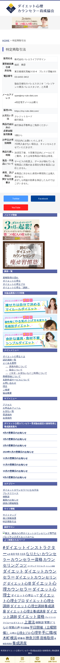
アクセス (7, 404)
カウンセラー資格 (27, 559)
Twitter (16, 198)
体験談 (6, 496)
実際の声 (14, 627)
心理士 (13, 633)
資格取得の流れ (10, 277)
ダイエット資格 (31, 616)
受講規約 (7, 414)
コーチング (31, 566)
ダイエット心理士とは (14, 356)
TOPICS (37, 659)
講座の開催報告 (10, 503)
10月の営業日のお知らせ (15, 471)
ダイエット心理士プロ (14, 284)
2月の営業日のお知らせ (14, 445)
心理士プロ (24, 632)
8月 (13, 554)
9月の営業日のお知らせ (14, 477)
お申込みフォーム (12, 408)
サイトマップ (9, 514)
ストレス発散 (50, 566)
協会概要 (7, 393)
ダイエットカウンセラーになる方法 (21, 490)
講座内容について (18, 366)
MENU (22, 659)
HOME (7, 659)
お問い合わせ (9, 383)
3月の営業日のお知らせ (14, 439)
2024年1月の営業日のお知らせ (18, 451)
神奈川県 (32, 638)
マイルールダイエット (13, 622)
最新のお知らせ (10, 499)
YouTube (16, 207)
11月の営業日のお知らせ (15, 464)
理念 (5, 386)
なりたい (33, 553)
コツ (23, 565)
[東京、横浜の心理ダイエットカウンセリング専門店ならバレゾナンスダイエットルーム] (30, 536)
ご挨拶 (6, 389)
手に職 (47, 632)
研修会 (21, 638)
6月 (9, 554)
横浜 (13, 638)
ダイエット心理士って (25, 595)
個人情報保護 (9, 518)
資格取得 (47, 638)
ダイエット (13, 571)
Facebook (43, 198)
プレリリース (50, 617)
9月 (17, 554)
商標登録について (12, 376)
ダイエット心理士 (12, 280)
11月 (23, 554)
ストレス (41, 566)
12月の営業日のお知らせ (15, 458)
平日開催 (24, 627)
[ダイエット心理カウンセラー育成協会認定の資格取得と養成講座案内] (30, 13)
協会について (15, 369)
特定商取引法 (9, 521)
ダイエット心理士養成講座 (26, 611)
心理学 (36, 632)
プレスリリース (10, 493)
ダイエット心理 (19, 583)
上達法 (29, 622)
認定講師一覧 (9, 359)
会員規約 (7, 418)
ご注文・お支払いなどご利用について (28, 373)
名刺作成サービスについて (16, 379)
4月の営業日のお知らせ (14, 432)
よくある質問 (9, 363)
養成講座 (19, 643)
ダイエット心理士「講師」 (16, 287)
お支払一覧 (8, 411)
